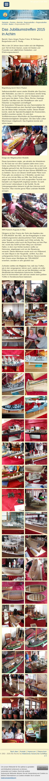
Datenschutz (42, 751)
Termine (12, 22)
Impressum (32, 751)
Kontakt (23, 751)
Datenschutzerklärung (8, 778)
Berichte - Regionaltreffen (26, 22)
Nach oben (14, 751)
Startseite (5, 22)
